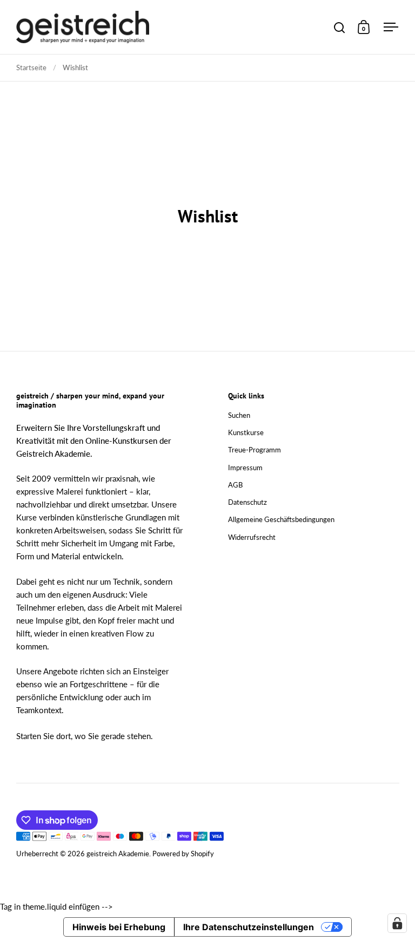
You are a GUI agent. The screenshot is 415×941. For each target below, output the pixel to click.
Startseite (31, 67)
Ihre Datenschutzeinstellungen (248, 927)
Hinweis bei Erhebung (118, 927)
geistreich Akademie (117, 853)
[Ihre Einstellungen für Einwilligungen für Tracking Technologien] (397, 923)
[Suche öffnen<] (339, 27)
